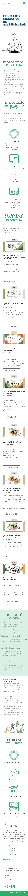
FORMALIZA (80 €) (9, 282)
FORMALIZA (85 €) (11, 326)
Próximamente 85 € (11, 467)
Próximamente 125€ (11, 557)
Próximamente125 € (11, 514)
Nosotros (13, 848)
